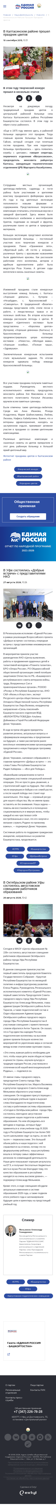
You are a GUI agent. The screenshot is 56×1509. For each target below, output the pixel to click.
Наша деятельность (23, 15)
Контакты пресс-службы (14, 1399)
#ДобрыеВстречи (38, 856)
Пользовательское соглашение (28, 1468)
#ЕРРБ (15, 849)
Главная (7, 15)
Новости (40, 15)
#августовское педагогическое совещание (29, 1296)
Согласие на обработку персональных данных (28, 1478)
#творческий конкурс (28, 469)
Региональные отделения (12, 1391)
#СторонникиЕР (28, 863)
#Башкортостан (38, 849)
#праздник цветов (28, 483)
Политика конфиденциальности (28, 1471)
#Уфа (15, 856)
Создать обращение (28, 516)
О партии (10, 1385)
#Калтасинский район (28, 476)
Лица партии (37, 1385)
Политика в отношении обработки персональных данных (28, 1474)
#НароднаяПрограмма (28, 870)
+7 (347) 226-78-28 (28, 1411)
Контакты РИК (37, 1390)
